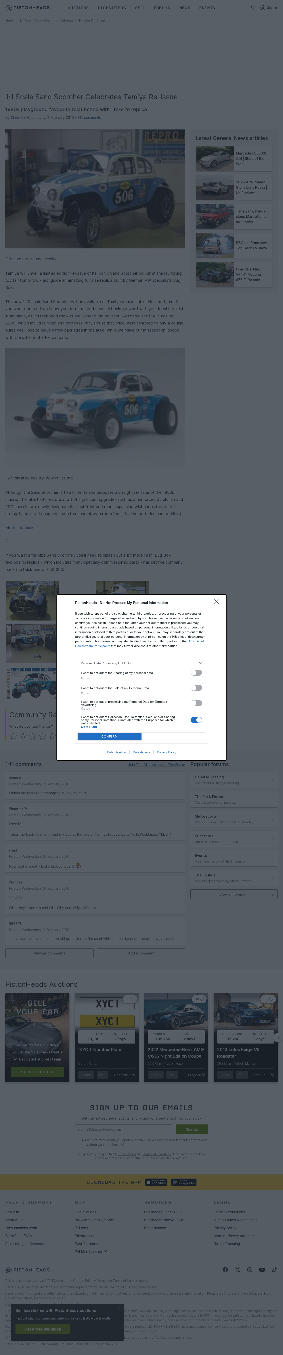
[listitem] (141, 663)
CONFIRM (109, 736)
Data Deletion (116, 752)
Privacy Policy (166, 752)
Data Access (141, 752)
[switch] (196, 673)
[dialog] (141, 677)
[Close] (218, 603)
